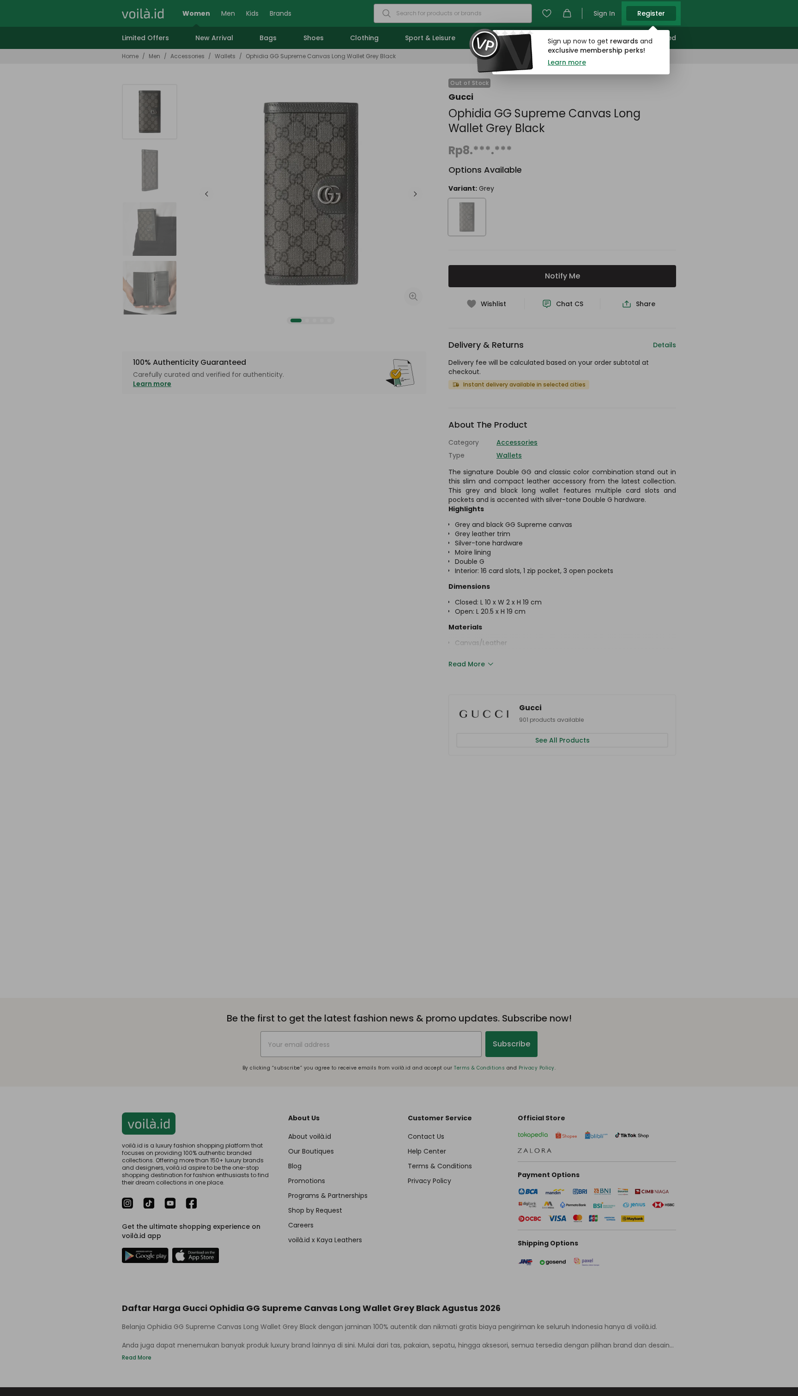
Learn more (567, 62)
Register (651, 13)
